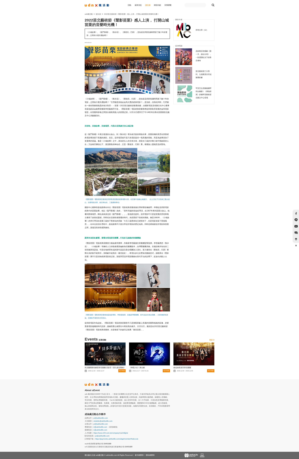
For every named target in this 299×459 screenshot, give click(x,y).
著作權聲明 (139, 455)
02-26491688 (106, 444)
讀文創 (147, 5)
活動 (129, 5)
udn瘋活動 (89, 14)
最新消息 (138, 5)
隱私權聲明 (150, 455)
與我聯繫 (167, 5)
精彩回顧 (157, 5)
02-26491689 (127, 447)
